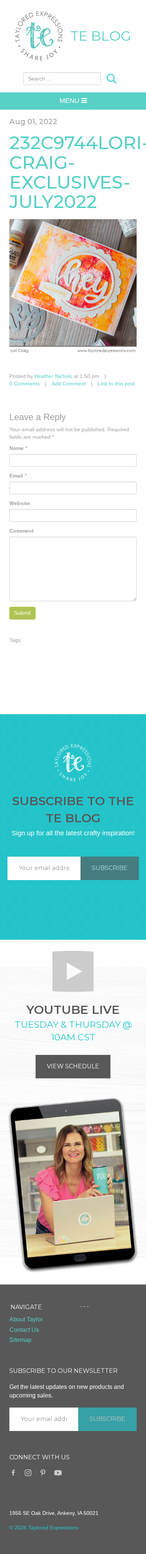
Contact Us (24, 1330)
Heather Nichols (53, 376)
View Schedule (73, 1066)
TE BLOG (100, 36)
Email (16, 476)
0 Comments (24, 384)
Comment (21, 531)
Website (19, 503)
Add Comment (69, 384)
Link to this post (116, 384)
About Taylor (26, 1319)
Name (16, 448)
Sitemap (20, 1340)
